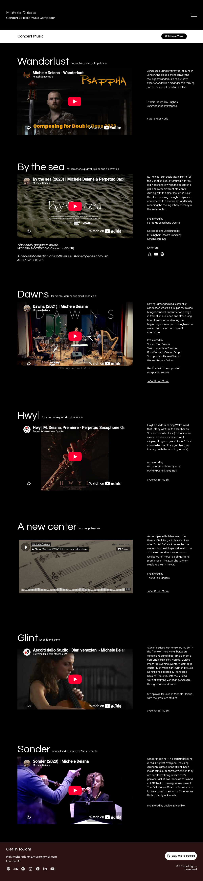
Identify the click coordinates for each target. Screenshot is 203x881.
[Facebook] (37, 869)
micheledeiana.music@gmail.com (34, 856)
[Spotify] (162, 254)
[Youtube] (156, 254)
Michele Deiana (21, 13)
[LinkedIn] (45, 869)
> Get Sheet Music (157, 119)
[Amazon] (149, 254)
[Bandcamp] (23, 869)
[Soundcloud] (15, 869)
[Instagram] (30, 869)
